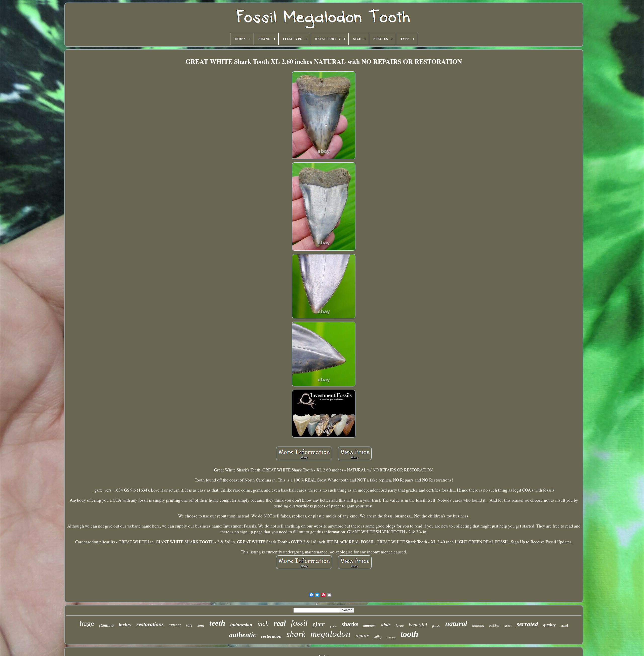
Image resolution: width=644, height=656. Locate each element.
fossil (299, 622)
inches (125, 624)
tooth (409, 634)
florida (436, 626)
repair (362, 636)
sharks (350, 624)
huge (86, 623)
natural (456, 623)
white (386, 624)
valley (378, 637)
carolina (391, 637)
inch (263, 623)
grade (333, 626)
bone (200, 625)
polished (494, 625)
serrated (527, 624)
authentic (242, 635)
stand (564, 625)
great (508, 625)
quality (549, 625)
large (400, 625)
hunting (478, 625)
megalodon (330, 634)
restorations (150, 624)
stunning (106, 625)
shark (296, 634)
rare (189, 625)
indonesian (241, 624)
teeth (217, 623)
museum (369, 625)
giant (319, 624)
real (280, 623)
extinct (175, 625)
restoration (271, 636)
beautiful (418, 624)
